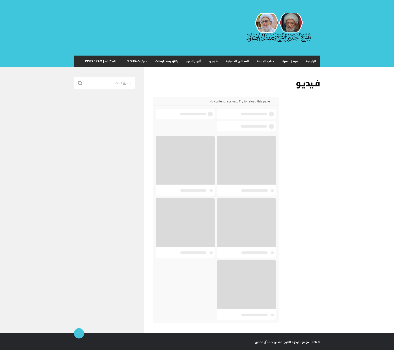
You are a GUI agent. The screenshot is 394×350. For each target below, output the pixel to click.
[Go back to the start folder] (273, 101)
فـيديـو (213, 61)
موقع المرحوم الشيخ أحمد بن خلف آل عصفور (282, 342)
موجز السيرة (290, 61)
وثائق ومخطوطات (166, 61)
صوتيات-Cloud (137, 61)
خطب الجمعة (265, 61)
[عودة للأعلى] (79, 333)
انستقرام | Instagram (100, 61)
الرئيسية (311, 61)
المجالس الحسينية (237, 61)
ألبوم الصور (193, 61)
